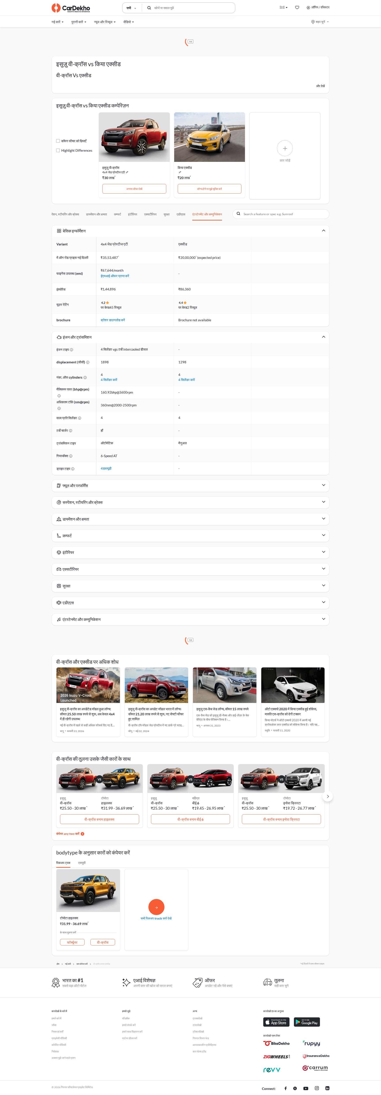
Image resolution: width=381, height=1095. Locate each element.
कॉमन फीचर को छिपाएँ (73, 141)
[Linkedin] (327, 1089)
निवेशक (55, 1051)
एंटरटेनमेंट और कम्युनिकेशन (207, 214)
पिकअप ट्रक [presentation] (63, 863)
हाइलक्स (106, 803)
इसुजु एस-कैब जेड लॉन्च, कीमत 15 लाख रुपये (222, 709)
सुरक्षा (167, 214)
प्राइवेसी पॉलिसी (59, 1038)
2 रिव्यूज (192, 307)
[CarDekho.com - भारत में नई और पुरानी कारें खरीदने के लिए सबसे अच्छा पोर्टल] (71, 8)
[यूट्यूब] (305, 1089)
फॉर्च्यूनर (72, 942)
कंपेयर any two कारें (67, 833)
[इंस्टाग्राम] (317, 1089)
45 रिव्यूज (115, 307)
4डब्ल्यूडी (106, 468)
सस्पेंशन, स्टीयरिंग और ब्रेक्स (63, 214)
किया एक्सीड (185, 168)
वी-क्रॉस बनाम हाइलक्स (99, 819)
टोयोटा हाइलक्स (69, 918)
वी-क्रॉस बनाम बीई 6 (190, 819)
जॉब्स (54, 1025)
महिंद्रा (196, 798)
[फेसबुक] (286, 1089)
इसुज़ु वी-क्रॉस (110, 168)
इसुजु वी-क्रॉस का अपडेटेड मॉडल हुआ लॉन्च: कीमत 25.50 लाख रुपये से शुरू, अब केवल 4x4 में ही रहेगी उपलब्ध (87, 714)
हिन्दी (282, 7)
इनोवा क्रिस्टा (292, 803)
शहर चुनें (320, 22)
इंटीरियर (132, 214)
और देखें (320, 86)
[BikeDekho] (276, 1043)
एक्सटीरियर (150, 214)
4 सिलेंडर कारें (109, 380)
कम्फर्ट (117, 214)
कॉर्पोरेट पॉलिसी (59, 1044)
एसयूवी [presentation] (82, 863)
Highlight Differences (76, 150)
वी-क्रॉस (102, 942)
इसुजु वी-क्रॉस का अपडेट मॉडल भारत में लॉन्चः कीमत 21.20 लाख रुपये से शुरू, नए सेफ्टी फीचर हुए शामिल (156, 714)
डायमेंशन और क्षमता (96, 214)
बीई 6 (195, 803)
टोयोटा (104, 798)
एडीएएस (181, 214)
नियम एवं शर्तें (57, 1031)
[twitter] (295, 1089)
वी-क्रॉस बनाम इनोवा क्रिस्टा (281, 819)
